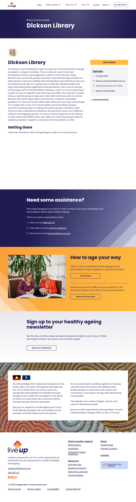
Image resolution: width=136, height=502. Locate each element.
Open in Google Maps (105, 90)
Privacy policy (34, 489)
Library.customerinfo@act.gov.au (110, 81)
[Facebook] (9, 477)
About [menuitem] (83, 5)
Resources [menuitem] (69, 5)
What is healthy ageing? (80, 441)
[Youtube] (15, 477)
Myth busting (74, 445)
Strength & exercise (78, 472)
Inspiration (73, 449)
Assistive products (77, 468)
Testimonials (106, 445)
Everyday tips (74, 464)
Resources (73, 461)
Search (105, 5)
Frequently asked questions (77, 453)
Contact (96, 5)
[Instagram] (12, 477)
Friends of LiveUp (108, 449)
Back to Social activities (39, 20)
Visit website (109, 62)
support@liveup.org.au (59, 233)
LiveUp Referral (73, 489)
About (103, 441)
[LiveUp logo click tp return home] (12, 4)
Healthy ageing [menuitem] (51, 5)
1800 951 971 (49, 222)
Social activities (75, 475)
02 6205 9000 (102, 76)
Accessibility (53, 489)
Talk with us (122, 5)
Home (39, 5)
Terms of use (14, 489)
